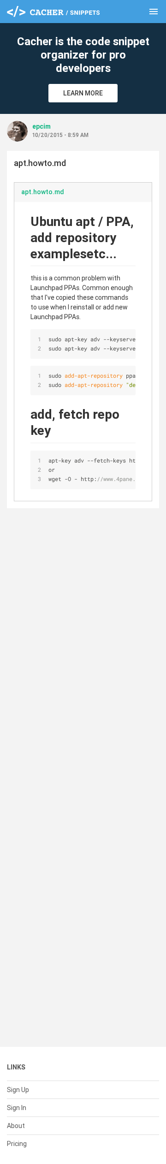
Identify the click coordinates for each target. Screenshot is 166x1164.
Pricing (17, 1144)
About (16, 1126)
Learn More (83, 93)
